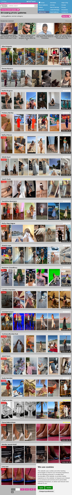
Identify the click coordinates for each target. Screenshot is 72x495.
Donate (63, 5)
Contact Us (64, 12)
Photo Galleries (43, 5)
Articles (52, 5)
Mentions (41, 10)
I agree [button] (41, 487)
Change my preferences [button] (46, 491)
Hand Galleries (54, 12)
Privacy (63, 7)
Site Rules (53, 3)
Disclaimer (64, 10)
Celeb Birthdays (54, 10)
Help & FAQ (64, 3)
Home (42, 3)
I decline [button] (48, 487)
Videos (41, 7)
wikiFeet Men (42, 12)
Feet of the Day (54, 7)
